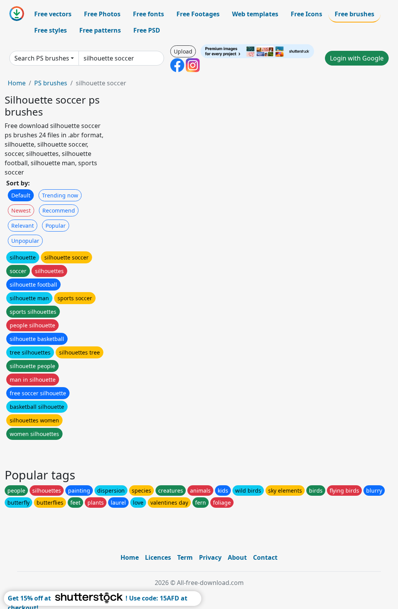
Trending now (60, 195)
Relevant (22, 225)
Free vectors (53, 14)
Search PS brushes (41, 58)
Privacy (210, 557)
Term (185, 557)
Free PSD (146, 30)
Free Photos (102, 14)
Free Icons (306, 14)
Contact (265, 557)
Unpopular (25, 240)
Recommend (58, 210)
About (237, 557)
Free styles (50, 30)
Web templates (255, 14)
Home (17, 83)
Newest (21, 210)
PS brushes (50, 83)
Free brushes (354, 14)
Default (20, 195)
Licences (158, 557)
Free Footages (198, 14)
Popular (55, 225)
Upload (183, 51)
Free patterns (100, 30)
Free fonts (148, 14)
